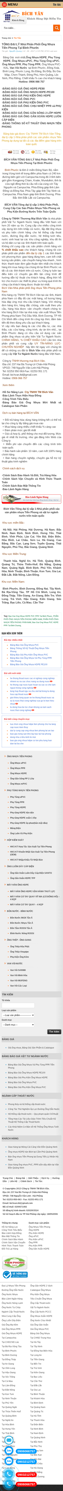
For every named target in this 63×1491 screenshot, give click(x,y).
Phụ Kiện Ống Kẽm (19, 957)
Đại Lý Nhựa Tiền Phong (13, 1286)
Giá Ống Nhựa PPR (11, 1329)
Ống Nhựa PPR (17, 768)
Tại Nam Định (36, 1433)
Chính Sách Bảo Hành (12, 1239)
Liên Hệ (13, 1181)
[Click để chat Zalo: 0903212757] (9, 1461)
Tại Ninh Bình (36, 1429)
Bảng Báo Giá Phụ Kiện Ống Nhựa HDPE (28, 1077)
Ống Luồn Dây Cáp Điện (20, 866)
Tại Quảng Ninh (37, 1437)
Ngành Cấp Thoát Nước (18, 1095)
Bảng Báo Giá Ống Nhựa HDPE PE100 (28, 664)
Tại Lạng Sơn (36, 1450)
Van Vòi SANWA (18, 970)
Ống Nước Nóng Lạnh (12, 1303)
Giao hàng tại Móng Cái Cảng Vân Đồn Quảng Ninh (32, 1147)
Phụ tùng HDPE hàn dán (22, 812)
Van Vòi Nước (15, 963)
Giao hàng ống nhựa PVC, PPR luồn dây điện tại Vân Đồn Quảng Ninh (33, 1166)
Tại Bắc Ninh (36, 1442)
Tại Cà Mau (7, 1381)
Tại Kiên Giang (37, 1372)
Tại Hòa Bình (8, 1424)
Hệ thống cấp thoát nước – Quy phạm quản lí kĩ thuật (33, 1114)
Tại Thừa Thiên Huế (11, 1411)
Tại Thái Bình (8, 1433)
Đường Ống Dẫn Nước (13, 1290)
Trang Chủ (8, 1178)
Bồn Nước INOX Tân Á (21, 918)
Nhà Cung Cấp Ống (11, 1316)
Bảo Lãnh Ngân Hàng (12, 1299)
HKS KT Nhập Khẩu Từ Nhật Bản (26, 860)
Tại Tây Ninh (36, 1346)
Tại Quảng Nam (37, 1407)
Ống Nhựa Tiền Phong (19, 756)
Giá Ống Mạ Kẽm (10, 1325)
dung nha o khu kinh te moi (23, 737)
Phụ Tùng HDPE (18, 807)
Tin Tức (17, 38)
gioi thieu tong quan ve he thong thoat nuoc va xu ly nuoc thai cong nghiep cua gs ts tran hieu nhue (32, 700)
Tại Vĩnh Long (8, 1368)
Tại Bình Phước (9, 1351)
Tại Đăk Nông (8, 1390)
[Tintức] (57, 4)
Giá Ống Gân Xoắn (39, 1325)
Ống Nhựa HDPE (18, 773)
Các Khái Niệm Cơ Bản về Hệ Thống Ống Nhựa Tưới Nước (33, 1128)
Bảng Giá (8, 1039)
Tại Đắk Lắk (36, 1385)
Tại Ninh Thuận (9, 1398)
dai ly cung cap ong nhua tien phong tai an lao (32, 730)
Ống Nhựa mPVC (18, 784)
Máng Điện (15, 828)
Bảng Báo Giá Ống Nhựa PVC (24, 645)
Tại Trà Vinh (36, 1368)
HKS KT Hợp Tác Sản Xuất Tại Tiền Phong (31, 846)
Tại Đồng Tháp (9, 1359)
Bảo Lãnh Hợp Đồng (12, 1233)
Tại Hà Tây (35, 1342)
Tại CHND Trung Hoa (40, 1338)
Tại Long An (36, 1355)
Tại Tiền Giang (37, 1359)
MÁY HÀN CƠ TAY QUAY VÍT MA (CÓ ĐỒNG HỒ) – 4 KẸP (35, 898)
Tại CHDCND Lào (10, 1342)
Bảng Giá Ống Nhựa (40, 1333)
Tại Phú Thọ (36, 1446)
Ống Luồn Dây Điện (11, 1320)
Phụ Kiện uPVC (36, 1239)
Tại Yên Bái (35, 1459)
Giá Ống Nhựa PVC (39, 1329)
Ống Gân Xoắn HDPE (39, 1249)
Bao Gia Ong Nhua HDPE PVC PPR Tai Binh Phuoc (30, 616)
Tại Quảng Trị (36, 1411)
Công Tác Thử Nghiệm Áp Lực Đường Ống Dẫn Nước (33, 1109)
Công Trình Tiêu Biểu (12, 1230)
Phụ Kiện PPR (35, 1245)
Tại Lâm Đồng (8, 1385)
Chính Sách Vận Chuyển (13, 1242)
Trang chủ (6, 38)
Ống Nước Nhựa (10, 1294)
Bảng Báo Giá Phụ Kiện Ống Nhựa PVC (29, 655)
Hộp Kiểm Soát (15, 840)
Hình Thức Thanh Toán (13, 1245)
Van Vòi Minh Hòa (18, 975)
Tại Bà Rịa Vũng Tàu (12, 1346)
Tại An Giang (8, 1364)
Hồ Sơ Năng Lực (10, 1227)
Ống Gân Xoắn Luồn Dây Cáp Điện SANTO (31, 873)
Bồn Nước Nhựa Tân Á (21, 923)
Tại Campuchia (9, 1338)
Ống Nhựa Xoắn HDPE (41, 1316)
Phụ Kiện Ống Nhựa (40, 1294)
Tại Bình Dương (9, 1355)
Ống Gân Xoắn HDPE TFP (22, 878)
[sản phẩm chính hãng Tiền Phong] (15, 1269)
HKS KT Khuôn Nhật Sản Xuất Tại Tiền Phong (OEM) (32, 853)
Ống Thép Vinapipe (19, 952)
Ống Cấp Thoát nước (40, 1303)
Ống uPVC (34, 1236)
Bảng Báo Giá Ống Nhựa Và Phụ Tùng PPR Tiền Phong (31, 1066)
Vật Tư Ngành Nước (40, 1307)
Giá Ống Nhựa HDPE (12, 1333)
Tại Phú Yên (7, 1403)
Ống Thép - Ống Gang (19, 940)
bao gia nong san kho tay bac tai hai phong (30, 734)
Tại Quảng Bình (9, 1416)
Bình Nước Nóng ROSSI (22, 933)
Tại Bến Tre (35, 1364)
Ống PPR (33, 1242)
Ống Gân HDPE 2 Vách (41, 1286)
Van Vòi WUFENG (18, 980)
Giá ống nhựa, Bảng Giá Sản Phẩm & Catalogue (31, 1048)
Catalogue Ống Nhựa (40, 1290)
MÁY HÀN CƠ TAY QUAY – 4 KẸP (26, 904)
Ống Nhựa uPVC (18, 763)
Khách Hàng (18, 20)
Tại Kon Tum (8, 1394)
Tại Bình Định (36, 1403)
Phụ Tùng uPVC (18, 797)
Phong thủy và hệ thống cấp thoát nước (27, 1104)
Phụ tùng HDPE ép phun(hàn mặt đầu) (28, 823)
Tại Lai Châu (36, 1463)
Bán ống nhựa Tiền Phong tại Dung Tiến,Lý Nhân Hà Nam (33, 1158)
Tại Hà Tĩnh (35, 1416)
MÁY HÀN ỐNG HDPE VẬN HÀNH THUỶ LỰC (32, 891)
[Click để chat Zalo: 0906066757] (9, 1450)
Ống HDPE (34, 1230)
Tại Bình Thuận (37, 1394)
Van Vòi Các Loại (18, 986)
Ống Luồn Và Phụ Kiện (21, 833)
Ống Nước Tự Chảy (11, 1307)
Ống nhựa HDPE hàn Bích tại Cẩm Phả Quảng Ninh (32, 1152)
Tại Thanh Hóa (37, 1420)
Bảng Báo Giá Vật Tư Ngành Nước (25, 1056)
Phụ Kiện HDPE (36, 1233)
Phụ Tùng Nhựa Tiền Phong (22, 790)
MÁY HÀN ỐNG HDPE (18, 885)
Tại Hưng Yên (8, 1429)
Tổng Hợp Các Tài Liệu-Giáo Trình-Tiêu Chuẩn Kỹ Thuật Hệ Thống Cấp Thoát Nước (32, 1120)
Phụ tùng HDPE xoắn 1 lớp (23, 818)
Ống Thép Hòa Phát (19, 946)
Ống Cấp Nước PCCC (40, 1312)
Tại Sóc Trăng (8, 1377)
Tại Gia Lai (35, 1390)
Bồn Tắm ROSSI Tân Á (21, 928)
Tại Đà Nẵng (36, 1472)
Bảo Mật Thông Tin (11, 1236)
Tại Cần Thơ (36, 1381)
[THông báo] (15, 1279)
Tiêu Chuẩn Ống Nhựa (41, 1299)
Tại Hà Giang (36, 1468)
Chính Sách (26, 1181)
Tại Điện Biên (36, 1424)
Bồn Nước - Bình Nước (20, 911)
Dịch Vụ (45, 1178)
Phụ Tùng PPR (17, 802)
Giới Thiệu (33, 1178)
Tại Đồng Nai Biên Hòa (41, 1351)
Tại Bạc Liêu (36, 1377)
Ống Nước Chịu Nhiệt (40, 1320)
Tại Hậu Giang (9, 1372)
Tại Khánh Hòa (37, 1398)
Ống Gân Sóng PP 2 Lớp (22, 778)
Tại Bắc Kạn (36, 1455)
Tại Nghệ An (7, 1420)
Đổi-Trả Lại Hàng (10, 1249)
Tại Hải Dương (37, 1476)
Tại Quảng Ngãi (9, 1407)
